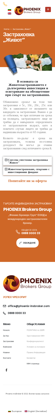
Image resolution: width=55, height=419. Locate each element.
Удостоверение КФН (35, 336)
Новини (6, 352)
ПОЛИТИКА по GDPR (35, 330)
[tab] (27, 161)
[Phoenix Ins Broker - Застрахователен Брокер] (27, 10)
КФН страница (33, 363)
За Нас (6, 336)
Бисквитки (31, 358)
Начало (6, 330)
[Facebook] (6, 370)
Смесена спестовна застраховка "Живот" (28, 161)
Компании (7, 347)
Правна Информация (36, 352)
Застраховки (8, 341)
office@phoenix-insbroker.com (29, 306)
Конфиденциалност (35, 341)
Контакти (7, 358)
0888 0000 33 (30, 233)
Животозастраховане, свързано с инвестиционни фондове (29, 170)
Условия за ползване (36, 347)
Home (6, 29)
